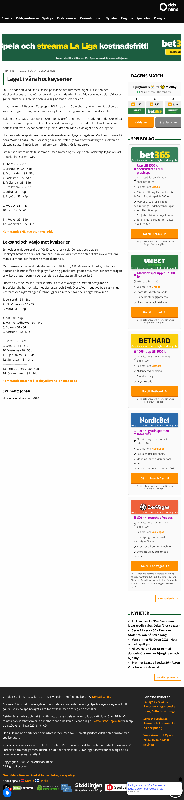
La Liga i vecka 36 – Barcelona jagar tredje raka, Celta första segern (161, 706)
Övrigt (158, 18)
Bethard (157, 365)
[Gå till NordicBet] (154, 420)
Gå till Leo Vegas (152, 566)
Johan (25, 391)
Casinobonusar (91, 18)
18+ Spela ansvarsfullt (142, 160)
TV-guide (127, 18)
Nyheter (111, 18)
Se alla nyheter (166, 677)
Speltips (48, 18)
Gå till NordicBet (152, 478)
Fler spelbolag (166, 598)
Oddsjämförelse (27, 18)
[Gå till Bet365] (154, 154)
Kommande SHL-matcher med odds (28, 231)
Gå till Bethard (152, 391)
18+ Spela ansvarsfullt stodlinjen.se (154, 241)
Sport (6, 18)
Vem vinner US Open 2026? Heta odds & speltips (158, 739)
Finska (43, 781)
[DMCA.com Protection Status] (23, 788)
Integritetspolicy (63, 775)
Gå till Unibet (152, 312)
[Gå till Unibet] (154, 262)
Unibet (156, 286)
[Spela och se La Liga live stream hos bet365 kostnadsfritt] (92, 47)
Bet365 (156, 186)
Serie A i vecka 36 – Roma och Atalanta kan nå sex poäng (160, 723)
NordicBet (158, 448)
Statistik (166, 122)
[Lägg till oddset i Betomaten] (133, 104)
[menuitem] (7, 18)
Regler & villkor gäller (167, 160)
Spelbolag (143, 18)
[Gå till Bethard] (154, 341)
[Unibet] (136, 111)
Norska (29, 781)
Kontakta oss (101, 697)
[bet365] (155, 111)
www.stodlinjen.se (107, 721)
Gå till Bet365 (152, 234)
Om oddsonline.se (16, 775)
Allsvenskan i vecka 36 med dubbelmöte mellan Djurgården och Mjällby (153, 653)
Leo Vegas (158, 532)
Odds (138, 122)
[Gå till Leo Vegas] (154, 507)
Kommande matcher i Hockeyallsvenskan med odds (40, 381)
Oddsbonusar (67, 18)
